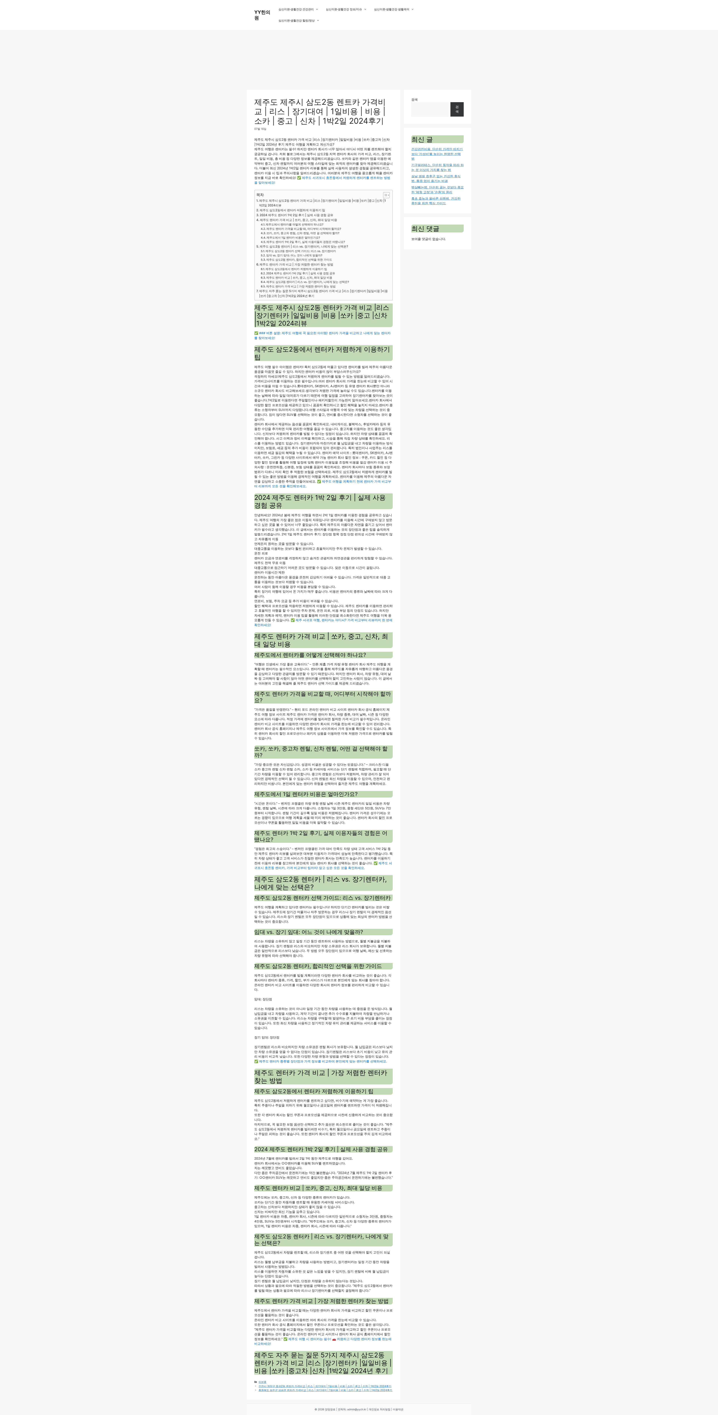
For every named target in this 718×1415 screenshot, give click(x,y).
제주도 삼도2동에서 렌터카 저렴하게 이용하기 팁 (292, 210)
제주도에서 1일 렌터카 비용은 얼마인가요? (293, 237)
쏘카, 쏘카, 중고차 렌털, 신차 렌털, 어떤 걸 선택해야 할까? (302, 233)
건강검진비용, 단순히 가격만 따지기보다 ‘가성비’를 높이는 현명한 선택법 (437, 154)
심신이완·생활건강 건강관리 (296, 9)
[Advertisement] (359, 58)
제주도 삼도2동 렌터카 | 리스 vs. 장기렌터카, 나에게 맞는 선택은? (304, 246)
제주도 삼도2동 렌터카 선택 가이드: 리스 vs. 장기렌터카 (301, 251)
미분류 (262, 1382)
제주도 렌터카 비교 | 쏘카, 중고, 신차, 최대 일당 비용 (299, 277)
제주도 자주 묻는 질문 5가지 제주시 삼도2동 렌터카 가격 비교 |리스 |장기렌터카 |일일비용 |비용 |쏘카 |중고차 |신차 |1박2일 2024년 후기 (323, 293)
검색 (414, 99)
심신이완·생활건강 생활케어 (391, 9)
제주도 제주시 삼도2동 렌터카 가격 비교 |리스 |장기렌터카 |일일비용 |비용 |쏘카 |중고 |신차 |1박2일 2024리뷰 (322, 203)
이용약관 (398, 1409)
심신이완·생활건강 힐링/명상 (297, 20)
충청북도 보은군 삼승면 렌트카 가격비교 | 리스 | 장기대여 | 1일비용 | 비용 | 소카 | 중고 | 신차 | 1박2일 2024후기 (325, 1390)
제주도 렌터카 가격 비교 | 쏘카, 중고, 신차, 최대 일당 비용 (298, 220)
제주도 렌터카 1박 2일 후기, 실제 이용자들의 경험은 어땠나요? (305, 242)
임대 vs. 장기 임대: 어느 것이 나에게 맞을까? (294, 255)
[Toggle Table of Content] (384, 195)
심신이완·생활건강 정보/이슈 (344, 9)
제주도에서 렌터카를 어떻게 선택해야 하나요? (294, 224)
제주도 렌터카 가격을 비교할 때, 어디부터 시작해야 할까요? (303, 229)
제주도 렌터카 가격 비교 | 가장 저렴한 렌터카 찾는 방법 (296, 264)
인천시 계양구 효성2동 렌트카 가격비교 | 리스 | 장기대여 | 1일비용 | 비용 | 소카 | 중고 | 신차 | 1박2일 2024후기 (325, 1386)
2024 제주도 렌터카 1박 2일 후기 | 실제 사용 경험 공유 (296, 215)
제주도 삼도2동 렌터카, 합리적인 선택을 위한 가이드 (299, 259)
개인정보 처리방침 (379, 1409)
